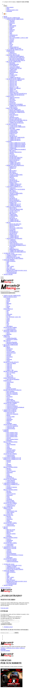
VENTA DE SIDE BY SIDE (16, 209)
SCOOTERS (12, 229)
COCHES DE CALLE (8, 253)
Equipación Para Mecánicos (12, 402)
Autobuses (8, 551)
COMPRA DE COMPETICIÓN (17, 137)
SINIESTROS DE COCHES (13, 257)
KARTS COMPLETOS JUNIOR (17, 145)
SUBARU (11, 27)
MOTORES (12, 63)
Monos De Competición (11, 392)
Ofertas (8, 332)
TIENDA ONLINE (8, 274)
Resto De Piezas (10, 452)
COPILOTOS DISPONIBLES (16, 56)
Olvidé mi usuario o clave (12, 9)
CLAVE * (3, 621)
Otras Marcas (9, 326)
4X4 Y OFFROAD (7, 507)
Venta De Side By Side (11, 511)
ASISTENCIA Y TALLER (9, 547)
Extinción (8, 387)
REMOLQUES (13, 161)
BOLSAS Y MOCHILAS (15, 118)
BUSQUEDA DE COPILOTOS (17, 57)
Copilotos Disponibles (11, 338)
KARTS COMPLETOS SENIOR (17, 146)
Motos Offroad (9, 531)
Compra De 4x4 (10, 524)
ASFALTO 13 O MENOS (15, 80)
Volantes (8, 384)
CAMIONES (12, 239)
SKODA (11, 31)
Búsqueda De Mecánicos (12, 343)
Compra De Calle (10, 427)
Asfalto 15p (9, 366)
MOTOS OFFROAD (14, 225)
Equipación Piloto (10, 501)
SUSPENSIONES (13, 72)
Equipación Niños (10, 451)
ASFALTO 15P (13, 83)
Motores (8, 347)
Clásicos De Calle (10, 412)
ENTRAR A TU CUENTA (6, 624)
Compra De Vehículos (11, 560)
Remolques (9, 440)
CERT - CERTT (10, 266)
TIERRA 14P (12, 89)
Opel (7, 312)
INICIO (5, 16)
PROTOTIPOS (13, 170)
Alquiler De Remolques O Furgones (14, 555)
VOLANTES (12, 100)
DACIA (11, 44)
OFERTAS (11, 52)
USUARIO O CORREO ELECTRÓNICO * (11, 617)
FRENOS (11, 73)
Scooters (8, 535)
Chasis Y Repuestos (11, 444)
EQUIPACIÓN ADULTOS (15, 157)
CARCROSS (12, 188)
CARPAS (11, 247)
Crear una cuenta (4, 608)
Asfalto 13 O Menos (11, 363)
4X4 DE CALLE (13, 212)
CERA (8, 265)
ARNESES (12, 99)
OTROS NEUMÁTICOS (9, 378)
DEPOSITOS (12, 71)
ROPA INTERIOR (13, 114)
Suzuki (8, 319)
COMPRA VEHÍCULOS (15, 184)
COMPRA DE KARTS (14, 162)
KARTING (9, 141)
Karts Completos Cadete (12, 434)
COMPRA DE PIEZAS (14, 77)
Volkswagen (9, 314)
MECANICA (12, 150)
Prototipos (8, 464)
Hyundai (8, 315)
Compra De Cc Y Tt (11, 504)
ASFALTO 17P (13, 85)
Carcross (8, 485)
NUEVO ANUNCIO (6, 587)
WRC (7, 262)
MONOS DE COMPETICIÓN (16, 110)
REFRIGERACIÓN (14, 64)
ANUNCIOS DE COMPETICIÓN (11, 17)
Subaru (8, 310)
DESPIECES (12, 230)
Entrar (7, 8)
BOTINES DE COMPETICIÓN (17, 112)
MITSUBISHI (12, 25)
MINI (10, 43)
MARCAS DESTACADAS (10, 297)
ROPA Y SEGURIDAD (12, 108)
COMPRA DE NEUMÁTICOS (16, 95)
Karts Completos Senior (11, 436)
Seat (7, 311)
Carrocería (8, 354)
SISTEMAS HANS (14, 117)
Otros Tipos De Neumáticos (12, 379)
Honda (8, 320)
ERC (7, 263)
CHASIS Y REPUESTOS (15, 152)
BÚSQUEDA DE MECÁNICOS (17, 60)
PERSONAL (6, 335)
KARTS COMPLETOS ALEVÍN (17, 142)
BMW (10, 24)
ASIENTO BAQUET (14, 97)
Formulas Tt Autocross (11, 487)
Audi (7, 324)
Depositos (8, 355)
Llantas (8, 360)
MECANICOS (6, 340)
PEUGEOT (12, 20)
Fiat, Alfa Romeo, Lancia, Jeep (13, 316)
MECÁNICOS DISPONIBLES (16, 59)
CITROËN (11, 21)
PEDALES (12, 101)
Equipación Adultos (11, 449)
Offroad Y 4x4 (9, 376)
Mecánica (8, 468)
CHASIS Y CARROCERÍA (16, 174)
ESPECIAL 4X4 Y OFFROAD (13, 206)
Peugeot (8, 298)
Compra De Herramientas (12, 561)
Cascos (8, 398)
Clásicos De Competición (12, 414)
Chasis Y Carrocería (11, 471)
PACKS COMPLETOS (14, 109)
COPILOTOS (6, 336)
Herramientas (9, 557)
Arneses (8, 383)
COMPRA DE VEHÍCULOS (16, 250)
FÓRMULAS (12, 168)
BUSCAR (17, 291)
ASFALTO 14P (13, 81)
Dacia (7, 323)
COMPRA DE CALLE (14, 138)
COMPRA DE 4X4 (13, 220)
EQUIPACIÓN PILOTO (15, 201)
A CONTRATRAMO (11, 273)
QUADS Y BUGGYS (14, 210)
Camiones (8, 549)
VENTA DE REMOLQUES (16, 243)
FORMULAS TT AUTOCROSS (17, 189)
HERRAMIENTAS (14, 249)
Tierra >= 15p (9, 375)
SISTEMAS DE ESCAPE (15, 68)
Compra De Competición (12, 426)
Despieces (8, 539)
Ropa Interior (9, 396)
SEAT (10, 32)
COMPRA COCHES (11, 255)
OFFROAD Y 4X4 (13, 92)
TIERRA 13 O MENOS (15, 88)
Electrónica (9, 350)
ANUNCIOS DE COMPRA (10, 327)
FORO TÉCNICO (10, 269)
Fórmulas (8, 461)
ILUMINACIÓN (13, 75)
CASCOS (11, 116)
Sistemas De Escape (11, 352)
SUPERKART (12, 148)
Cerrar (5, 5)
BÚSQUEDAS (13, 53)
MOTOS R (12, 226)
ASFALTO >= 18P (13, 87)
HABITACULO (7, 380)
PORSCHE (12, 29)
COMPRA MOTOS (14, 235)
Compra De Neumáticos (12, 406)
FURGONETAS (13, 242)
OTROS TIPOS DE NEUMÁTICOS (18, 93)
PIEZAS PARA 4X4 (8, 515)
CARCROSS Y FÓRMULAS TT (14, 186)
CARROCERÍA (13, 69)
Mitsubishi (8, 303)
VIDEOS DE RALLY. (11, 271)
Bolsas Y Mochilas (10, 400)
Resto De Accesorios (11, 388)
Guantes (8, 395)
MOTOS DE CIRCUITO (15, 224)
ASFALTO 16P (13, 84)
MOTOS (8, 222)
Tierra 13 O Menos (10, 372)
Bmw (7, 302)
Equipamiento (9, 540)
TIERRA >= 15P (13, 91)
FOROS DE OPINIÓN (8, 259)
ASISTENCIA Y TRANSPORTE (14, 238)
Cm (7, 463)
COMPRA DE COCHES (15, 48)
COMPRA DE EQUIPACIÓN (16, 122)
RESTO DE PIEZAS (14, 160)
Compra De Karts (10, 455)
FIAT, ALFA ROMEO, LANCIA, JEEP (18, 37)
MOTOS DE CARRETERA (16, 228)
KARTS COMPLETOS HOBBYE (17, 149)
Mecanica (8, 443)
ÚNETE (16, 632)
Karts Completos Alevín (11, 432)
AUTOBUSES (12, 241)
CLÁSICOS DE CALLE (15, 125)
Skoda (7, 307)
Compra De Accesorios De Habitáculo (15, 407)
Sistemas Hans (9, 399)
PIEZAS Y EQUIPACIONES (10, 441)
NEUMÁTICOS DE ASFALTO (11, 362)
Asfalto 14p (9, 364)
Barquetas (8, 460)
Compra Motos (9, 544)
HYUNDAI (12, 36)
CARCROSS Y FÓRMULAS (10, 483)
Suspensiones (9, 356)
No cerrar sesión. (6, 622)
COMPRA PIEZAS (14, 237)
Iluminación (9, 359)
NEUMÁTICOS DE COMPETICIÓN (15, 79)
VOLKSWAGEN (13, 35)
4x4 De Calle (9, 513)
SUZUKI (11, 40)
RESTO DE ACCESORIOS (16, 104)
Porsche (8, 306)
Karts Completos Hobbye (12, 439)
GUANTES (12, 113)
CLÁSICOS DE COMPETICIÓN (17, 126)
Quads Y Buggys (10, 512)
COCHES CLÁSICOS (11, 124)
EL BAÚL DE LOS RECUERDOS (14, 258)
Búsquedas (8, 334)
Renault (8, 301)
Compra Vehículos (10, 480)
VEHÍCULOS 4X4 (8, 508)
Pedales (8, 386)
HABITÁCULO (10, 96)
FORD (11, 28)
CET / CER (9, 267)
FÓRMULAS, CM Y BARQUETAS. (15, 165)
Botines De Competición (12, 394)
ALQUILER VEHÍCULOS (10, 330)
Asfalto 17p (9, 368)
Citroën (8, 299)
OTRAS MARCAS (14, 47)
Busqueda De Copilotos (11, 339)
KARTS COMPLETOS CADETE (17, 144)
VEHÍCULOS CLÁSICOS (9, 410)
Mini (7, 322)
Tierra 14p (8, 374)
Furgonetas (9, 552)
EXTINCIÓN (12, 103)
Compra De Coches (11, 328)
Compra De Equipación (11, 408)
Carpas (8, 556)
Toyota (8, 318)
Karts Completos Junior (11, 435)
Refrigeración (9, 348)
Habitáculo (8, 420)
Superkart (8, 437)
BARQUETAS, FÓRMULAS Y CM (12, 457)
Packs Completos (10, 391)
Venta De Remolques (11, 553)
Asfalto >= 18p (9, 370)
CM (10, 169)
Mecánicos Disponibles (11, 342)
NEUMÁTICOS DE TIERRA (10, 371)
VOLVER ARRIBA (5, 650)
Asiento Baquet (10, 382)
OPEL (10, 33)
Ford (7, 305)
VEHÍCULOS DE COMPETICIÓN (14, 19)
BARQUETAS (12, 166)
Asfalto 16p (9, 367)
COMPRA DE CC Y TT (15, 204)
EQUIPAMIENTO (13, 232)
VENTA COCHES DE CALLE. (14, 254)
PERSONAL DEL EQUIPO (13, 55)
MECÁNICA (12, 172)
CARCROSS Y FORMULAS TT (11, 484)
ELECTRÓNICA (13, 65)
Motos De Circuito (10, 529)
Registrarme (9, 11)
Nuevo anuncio (9, 7)
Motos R (8, 532)
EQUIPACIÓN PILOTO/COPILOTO (12, 390)
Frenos (8, 358)
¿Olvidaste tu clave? (8, 626)
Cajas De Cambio (10, 351)
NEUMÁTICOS (13, 136)
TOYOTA (11, 39)
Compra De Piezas (10, 404)
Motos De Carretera (11, 533)
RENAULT (12, 23)
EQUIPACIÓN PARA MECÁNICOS (18, 120)
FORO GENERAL (11, 261)
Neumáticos (9, 423)
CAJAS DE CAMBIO (14, 67)
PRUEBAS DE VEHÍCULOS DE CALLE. (16, 270)
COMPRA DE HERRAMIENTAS (17, 251)
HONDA (11, 41)
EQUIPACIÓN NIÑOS (14, 158)
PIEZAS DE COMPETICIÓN (13, 61)
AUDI (10, 45)
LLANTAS (12, 76)
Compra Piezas (9, 545)
